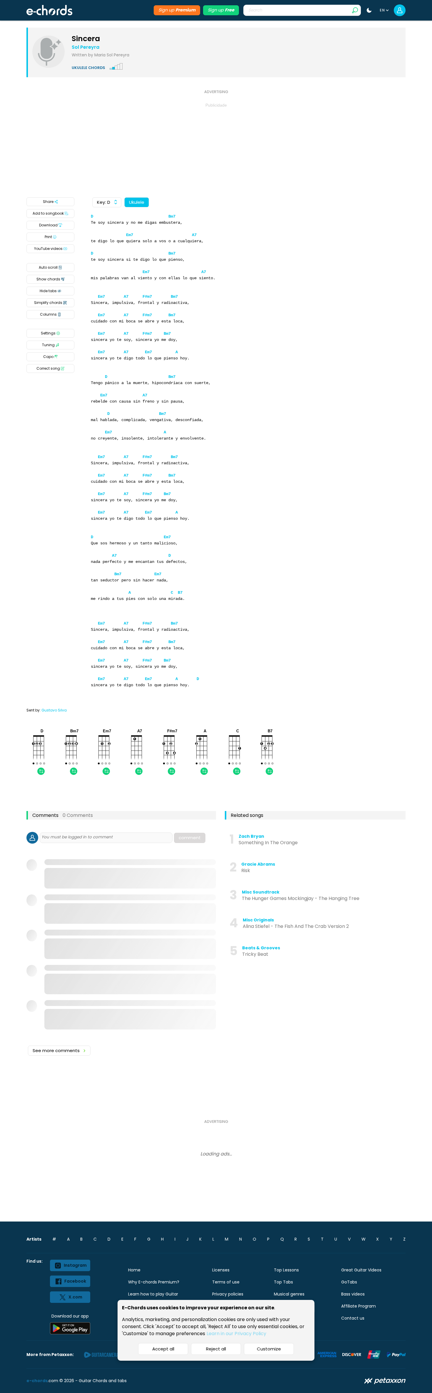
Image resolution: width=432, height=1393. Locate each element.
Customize (269, 1349)
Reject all (216, 1349)
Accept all (163, 1349)
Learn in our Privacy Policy (236, 1333)
